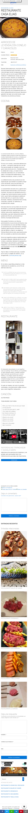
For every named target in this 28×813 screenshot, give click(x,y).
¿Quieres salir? (18, 495)
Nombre (3, 734)
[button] (14, 769)
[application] (14, 769)
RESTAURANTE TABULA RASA (10, 797)
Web (2, 748)
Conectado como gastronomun (7, 495)
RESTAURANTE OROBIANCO (9, 791)
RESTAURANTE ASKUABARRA (9, 794)
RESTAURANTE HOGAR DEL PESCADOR (12, 785)
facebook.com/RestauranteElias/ (18, 65)
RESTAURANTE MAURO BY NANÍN (11, 788)
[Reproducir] (3, 775)
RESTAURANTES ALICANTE (7, 8)
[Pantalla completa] (25, 775)
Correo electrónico (7, 741)
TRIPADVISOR (14, 460)
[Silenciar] (23, 775)
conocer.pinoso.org (15, 255)
